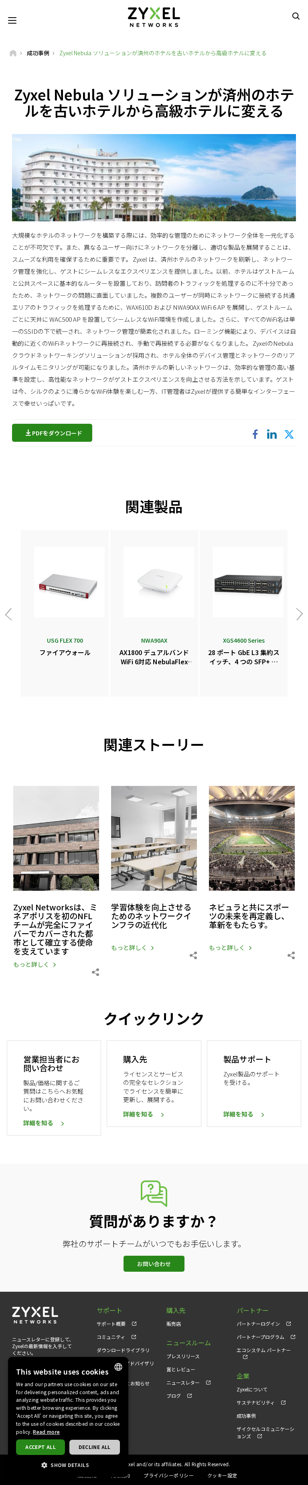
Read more (46, 1431)
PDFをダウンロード (57, 433)
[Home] (13, 53)
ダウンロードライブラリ (123, 1350)
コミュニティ (111, 1336)
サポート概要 (111, 1323)
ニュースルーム (188, 1342)
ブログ (173, 1395)
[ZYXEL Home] (154, 16)
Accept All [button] (40, 1446)
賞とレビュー (180, 1369)
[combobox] (118, 1367)
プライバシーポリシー (169, 1475)
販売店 (173, 1323)
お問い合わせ (154, 1264)
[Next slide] (297, 614)
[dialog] (68, 1417)
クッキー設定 (222, 1475)
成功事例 (246, 1415)
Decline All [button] (94, 1446)
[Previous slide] (11, 614)
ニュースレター (183, 1382)
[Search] (296, 16)
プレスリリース (183, 1356)
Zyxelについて (252, 1389)
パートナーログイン (258, 1323)
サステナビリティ (256, 1402)
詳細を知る (38, 1122)
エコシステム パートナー (264, 1350)
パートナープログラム (260, 1336)
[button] (68, 1464)
